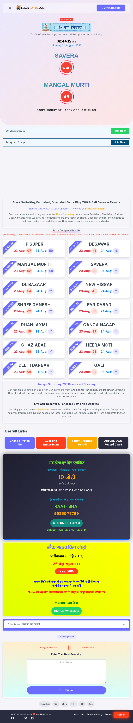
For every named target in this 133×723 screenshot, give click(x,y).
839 (90, 703)
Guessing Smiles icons (50, 442)
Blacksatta (45, 714)
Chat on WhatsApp (66, 611)
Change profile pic (48, 647)
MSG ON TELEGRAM (66, 523)
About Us (78, 714)
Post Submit (66, 690)
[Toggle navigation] (10, 8)
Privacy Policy (94, 714)
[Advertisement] (66, 174)
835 (56, 703)
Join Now (120, 130)
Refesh (121, 714)
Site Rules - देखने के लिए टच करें (24, 624)
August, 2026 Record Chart (113, 442)
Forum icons (88, 647)
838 (82, 703)
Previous (45, 703)
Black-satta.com (95, 208)
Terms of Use (112, 714)
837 (73, 703)
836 (64, 703)
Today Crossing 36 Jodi (82, 442)
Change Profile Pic (20, 442)
